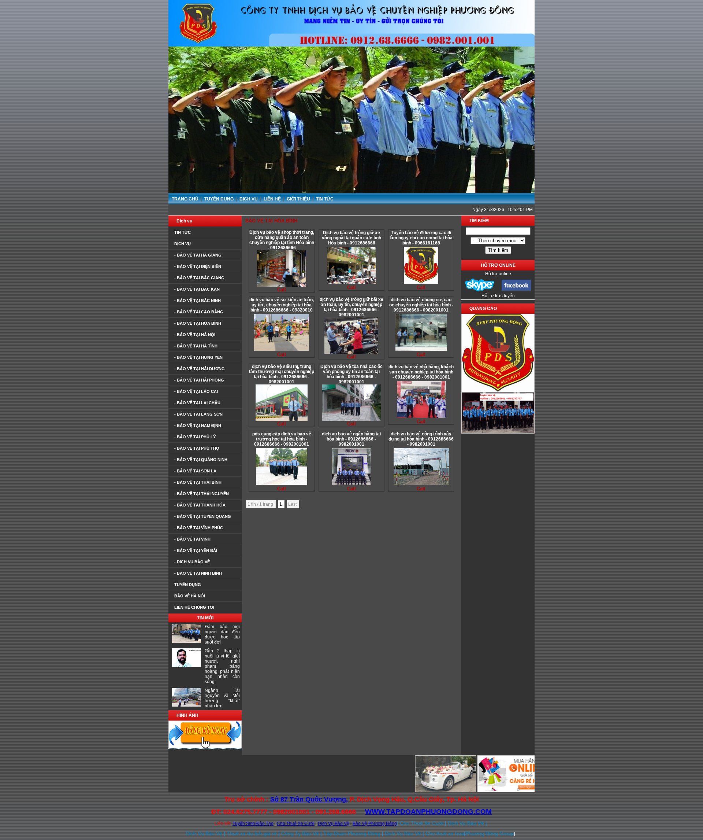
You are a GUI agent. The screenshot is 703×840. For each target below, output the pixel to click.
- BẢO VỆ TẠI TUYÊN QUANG (202, 516)
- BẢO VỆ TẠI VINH (192, 539)
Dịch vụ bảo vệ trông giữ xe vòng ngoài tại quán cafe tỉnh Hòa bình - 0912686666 (351, 238)
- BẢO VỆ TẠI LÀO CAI (196, 391)
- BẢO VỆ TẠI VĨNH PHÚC (198, 528)
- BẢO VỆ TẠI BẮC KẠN (197, 289)
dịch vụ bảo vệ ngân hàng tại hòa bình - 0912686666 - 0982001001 (351, 439)
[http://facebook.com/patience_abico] (516, 290)
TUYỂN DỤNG (219, 199)
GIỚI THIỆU (299, 199)
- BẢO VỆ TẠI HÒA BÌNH (197, 323)
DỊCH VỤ (249, 199)
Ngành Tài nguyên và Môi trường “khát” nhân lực (222, 698)
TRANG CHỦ (185, 199)
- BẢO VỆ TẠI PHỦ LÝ (195, 437)
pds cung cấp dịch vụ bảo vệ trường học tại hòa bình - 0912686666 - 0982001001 (281, 439)
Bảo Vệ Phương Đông (375, 823)
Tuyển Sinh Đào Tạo (253, 823)
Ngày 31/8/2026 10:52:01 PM (502, 209)
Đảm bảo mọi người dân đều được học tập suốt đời (222, 634)
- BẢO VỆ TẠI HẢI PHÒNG (199, 380)
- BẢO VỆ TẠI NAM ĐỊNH (197, 425)
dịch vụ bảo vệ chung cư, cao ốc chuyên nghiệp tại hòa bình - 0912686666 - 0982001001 (421, 305)
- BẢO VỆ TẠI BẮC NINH (197, 300)
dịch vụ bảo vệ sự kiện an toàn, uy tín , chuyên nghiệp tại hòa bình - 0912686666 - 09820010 (281, 305)
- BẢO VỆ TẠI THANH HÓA (200, 505)
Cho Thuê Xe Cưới (296, 823)
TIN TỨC (325, 199)
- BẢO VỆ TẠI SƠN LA (195, 471)
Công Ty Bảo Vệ (300, 833)
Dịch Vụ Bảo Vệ (333, 823)
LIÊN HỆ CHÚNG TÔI (194, 607)
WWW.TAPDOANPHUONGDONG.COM (428, 811)
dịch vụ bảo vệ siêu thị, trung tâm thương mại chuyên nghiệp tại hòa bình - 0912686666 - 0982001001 (281, 374)
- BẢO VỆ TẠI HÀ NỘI (194, 334)
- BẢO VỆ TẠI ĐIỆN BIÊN (197, 266)
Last (293, 504)
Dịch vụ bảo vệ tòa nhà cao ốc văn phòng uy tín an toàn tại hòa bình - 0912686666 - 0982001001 (351, 374)
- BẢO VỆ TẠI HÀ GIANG (198, 255)
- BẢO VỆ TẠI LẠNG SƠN (198, 414)
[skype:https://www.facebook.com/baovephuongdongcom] (479, 290)
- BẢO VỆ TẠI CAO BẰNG (198, 312)
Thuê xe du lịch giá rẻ (252, 833)
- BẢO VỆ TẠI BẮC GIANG (199, 278)
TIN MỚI (205, 617)
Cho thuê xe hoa (444, 833)
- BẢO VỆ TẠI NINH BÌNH (198, 573)
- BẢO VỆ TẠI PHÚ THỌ (196, 448)
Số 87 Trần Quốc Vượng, (309, 799)
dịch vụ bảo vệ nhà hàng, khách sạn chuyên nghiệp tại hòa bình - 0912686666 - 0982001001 (421, 372)
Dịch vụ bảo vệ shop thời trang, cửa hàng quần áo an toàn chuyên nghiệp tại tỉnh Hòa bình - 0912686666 (281, 240)
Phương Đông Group (489, 833)
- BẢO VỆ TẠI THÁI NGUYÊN (201, 493)
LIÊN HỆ (273, 199)
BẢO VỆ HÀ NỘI (189, 596)
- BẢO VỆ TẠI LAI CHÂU (197, 403)
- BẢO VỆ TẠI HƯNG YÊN (198, 357)
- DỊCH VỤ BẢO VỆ (192, 562)
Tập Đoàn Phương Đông (351, 833)
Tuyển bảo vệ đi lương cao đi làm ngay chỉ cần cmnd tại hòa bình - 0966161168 (421, 238)
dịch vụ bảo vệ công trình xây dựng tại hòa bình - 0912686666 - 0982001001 (421, 439)
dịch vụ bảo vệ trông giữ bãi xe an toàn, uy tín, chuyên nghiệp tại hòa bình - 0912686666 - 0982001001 (351, 307)
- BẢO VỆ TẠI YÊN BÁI (195, 550)
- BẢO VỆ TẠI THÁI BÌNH (198, 482)
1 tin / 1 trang (261, 504)
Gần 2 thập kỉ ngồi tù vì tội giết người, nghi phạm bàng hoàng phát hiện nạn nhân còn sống (222, 666)
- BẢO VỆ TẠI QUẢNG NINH (200, 459)
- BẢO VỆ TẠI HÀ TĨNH (195, 346)
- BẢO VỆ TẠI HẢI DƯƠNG (199, 368)
